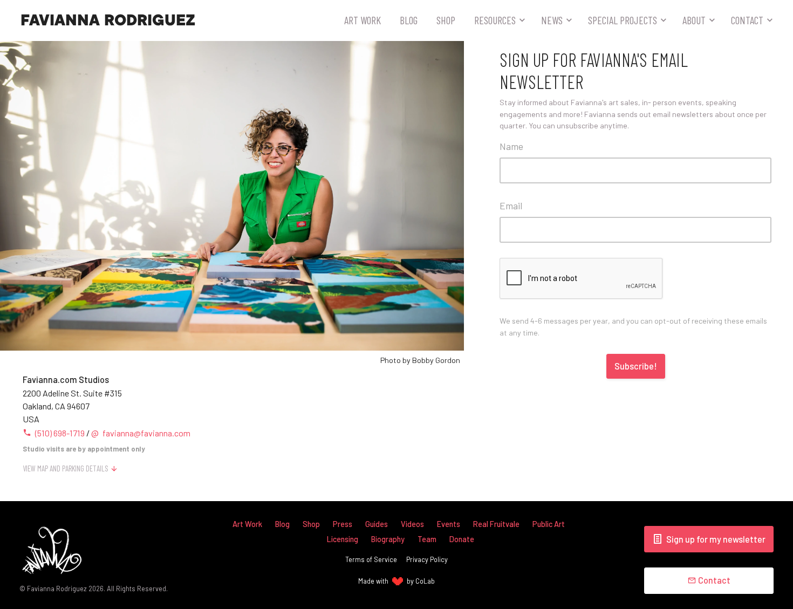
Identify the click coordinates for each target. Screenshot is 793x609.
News (552, 19)
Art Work (362, 19)
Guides (376, 524)
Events (448, 524)
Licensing (342, 539)
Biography (388, 539)
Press (342, 524)
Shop (445, 19)
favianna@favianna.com (140, 433)
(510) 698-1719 (60, 433)
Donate (461, 539)
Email (511, 205)
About (694, 19)
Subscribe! (635, 366)
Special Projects (622, 19)
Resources (495, 19)
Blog (409, 19)
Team (427, 539)
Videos (412, 524)
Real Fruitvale (496, 524)
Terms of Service (371, 559)
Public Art (548, 524)
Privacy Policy (427, 559)
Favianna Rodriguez (107, 20)
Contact (747, 19)
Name (511, 146)
